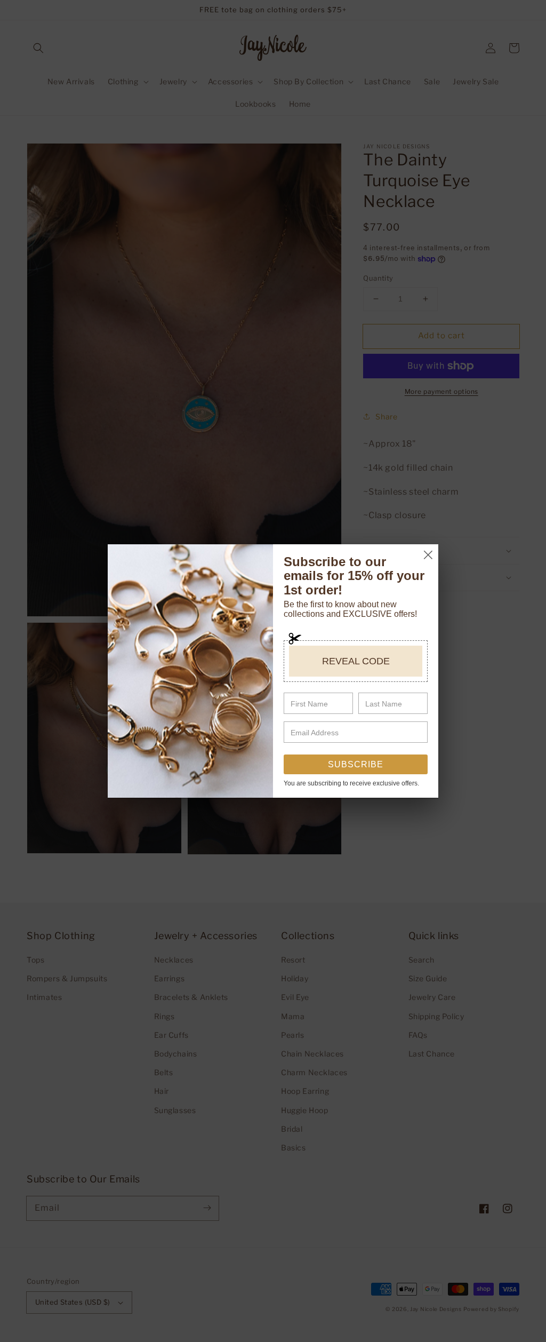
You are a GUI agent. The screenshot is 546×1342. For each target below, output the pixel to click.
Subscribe (355, 764)
